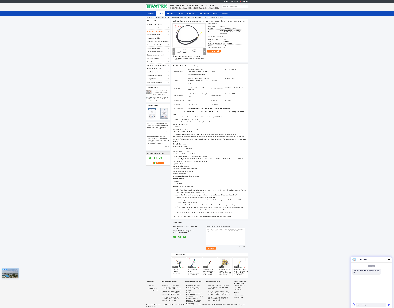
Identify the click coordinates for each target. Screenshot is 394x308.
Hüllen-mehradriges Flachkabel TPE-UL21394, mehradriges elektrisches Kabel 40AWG (193, 301)
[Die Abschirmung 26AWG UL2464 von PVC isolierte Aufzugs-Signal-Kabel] (149, 92)
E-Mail (237, 292)
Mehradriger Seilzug (225, 216)
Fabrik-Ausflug (152, 288)
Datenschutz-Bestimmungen (155, 305)
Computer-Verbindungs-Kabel (156, 65)
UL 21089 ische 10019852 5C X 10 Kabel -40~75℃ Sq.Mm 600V (209, 272)
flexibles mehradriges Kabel (211, 216)
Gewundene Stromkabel (155, 51)
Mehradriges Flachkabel (170, 17)
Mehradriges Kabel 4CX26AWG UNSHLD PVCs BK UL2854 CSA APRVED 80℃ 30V (225, 272)
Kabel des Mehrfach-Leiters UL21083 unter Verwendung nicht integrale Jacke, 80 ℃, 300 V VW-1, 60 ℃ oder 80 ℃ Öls (219, 293)
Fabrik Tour (190, 13)
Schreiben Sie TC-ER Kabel (156, 45)
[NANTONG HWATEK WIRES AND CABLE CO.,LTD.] (157, 7)
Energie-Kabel (151, 79)
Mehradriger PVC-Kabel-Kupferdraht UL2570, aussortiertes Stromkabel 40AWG (190, 58)
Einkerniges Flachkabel (154, 28)
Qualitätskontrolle (203, 13)
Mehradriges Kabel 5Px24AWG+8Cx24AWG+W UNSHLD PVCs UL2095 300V (241, 272)
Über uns (180, 13)
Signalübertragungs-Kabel (155, 55)
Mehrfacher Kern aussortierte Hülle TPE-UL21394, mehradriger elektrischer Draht (194, 294)
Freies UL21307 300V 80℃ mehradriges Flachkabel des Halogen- (160, 98)
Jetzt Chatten (238, 290)
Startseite (151, 13)
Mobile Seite (239, 297)
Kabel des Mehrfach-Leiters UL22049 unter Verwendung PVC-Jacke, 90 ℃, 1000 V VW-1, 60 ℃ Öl (218, 298)
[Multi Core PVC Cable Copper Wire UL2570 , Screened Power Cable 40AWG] (189, 35)
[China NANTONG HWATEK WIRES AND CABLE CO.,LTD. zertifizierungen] (152, 113)
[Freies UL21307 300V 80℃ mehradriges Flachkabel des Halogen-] (149, 98)
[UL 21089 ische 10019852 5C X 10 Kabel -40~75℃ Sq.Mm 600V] (210, 263)
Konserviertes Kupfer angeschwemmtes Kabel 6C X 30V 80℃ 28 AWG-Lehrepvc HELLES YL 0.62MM (194, 274)
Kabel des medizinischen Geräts (157, 41)
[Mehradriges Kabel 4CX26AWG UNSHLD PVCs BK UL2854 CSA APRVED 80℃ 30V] (225, 263)
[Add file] (353, 304)
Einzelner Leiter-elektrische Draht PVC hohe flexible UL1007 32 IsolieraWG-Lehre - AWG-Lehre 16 (171, 293)
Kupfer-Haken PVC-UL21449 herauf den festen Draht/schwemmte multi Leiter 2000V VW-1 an (219, 287)
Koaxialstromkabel (153, 58)
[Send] (389, 304)
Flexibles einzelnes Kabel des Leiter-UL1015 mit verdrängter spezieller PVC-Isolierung (170, 298)
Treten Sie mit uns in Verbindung (240, 286)
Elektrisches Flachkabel (154, 82)
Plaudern (225, 13)
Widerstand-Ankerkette (154, 62)
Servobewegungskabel (154, 75)
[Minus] (389, 259)
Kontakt (215, 13)
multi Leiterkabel (152, 72)
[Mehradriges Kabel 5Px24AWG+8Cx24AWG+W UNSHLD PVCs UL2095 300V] (240, 263)
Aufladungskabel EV (153, 38)
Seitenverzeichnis (240, 295)
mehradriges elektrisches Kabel (193, 216)
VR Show (170, 13)
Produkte (160, 13)
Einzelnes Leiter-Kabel (154, 68)
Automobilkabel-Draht (154, 48)
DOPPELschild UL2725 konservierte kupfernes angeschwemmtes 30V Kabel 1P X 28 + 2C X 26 (178, 274)
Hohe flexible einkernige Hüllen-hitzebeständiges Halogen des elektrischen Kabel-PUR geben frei (171, 287)
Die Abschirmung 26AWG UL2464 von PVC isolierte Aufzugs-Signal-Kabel (160, 92)
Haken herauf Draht (153, 34)
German (244, 1)
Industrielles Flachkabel (154, 24)
